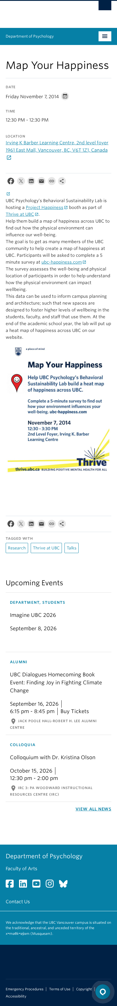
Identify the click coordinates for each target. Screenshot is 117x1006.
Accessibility (16, 996)
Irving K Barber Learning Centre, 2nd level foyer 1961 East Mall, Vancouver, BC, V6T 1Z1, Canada (57, 146)
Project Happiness (44, 207)
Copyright (84, 989)
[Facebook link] (12, 885)
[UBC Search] (105, 7)
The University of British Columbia (43, 11)
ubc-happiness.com (61, 262)
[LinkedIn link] (25, 885)
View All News (93, 809)
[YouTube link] (38, 885)
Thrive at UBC (20, 214)
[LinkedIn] (31, 182)
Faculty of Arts (21, 868)
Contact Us (18, 901)
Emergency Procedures (24, 989)
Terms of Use (59, 989)
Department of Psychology (30, 36)
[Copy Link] (52, 182)
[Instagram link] (52, 885)
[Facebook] (11, 182)
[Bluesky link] (65, 885)
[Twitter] (21, 182)
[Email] (41, 182)
